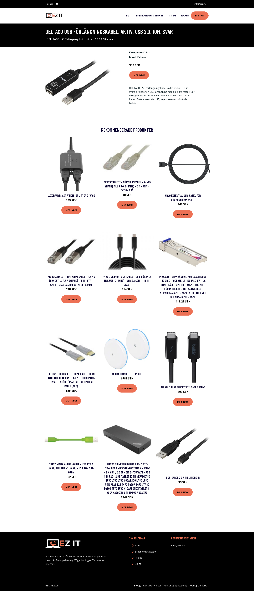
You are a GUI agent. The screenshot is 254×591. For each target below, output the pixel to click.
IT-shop (199, 15)
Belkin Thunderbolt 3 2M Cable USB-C (183, 387)
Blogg (185, 15)
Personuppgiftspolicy (175, 585)
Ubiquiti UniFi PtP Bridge (127, 374)
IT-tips (172, 15)
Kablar (147, 52)
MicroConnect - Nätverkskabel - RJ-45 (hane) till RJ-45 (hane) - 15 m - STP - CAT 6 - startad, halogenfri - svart (71, 280)
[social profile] (57, 4)
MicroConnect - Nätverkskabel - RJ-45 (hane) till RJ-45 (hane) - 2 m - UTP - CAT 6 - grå (127, 186)
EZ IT (129, 15)
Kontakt (147, 585)
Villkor (157, 585)
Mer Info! (139, 75)
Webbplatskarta (198, 585)
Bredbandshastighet (149, 15)
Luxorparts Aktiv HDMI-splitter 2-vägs (71, 195)
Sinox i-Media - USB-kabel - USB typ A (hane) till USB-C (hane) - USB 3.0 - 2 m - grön (71, 468)
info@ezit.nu (200, 3)
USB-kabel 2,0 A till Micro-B (183, 477)
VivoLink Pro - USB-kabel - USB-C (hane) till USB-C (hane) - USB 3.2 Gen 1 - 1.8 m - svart (127, 280)
